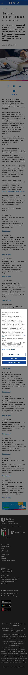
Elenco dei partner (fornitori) (8, 349)
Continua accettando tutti (14, 362)
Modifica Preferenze (14, 354)
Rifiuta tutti (14, 358)
